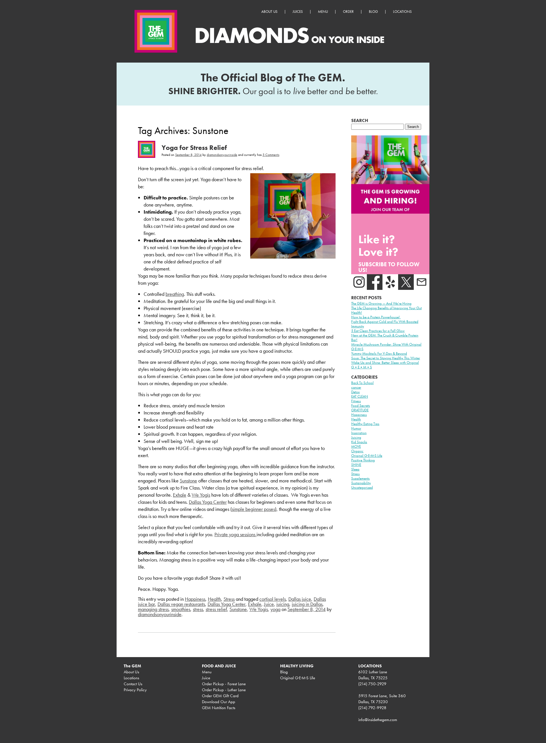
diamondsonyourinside (222, 154)
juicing (282, 604)
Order (348, 11)
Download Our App (218, 702)
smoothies (180, 609)
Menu (323, 11)
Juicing (356, 437)
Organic (357, 451)
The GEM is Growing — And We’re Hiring (381, 303)
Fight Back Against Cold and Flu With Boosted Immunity (384, 324)
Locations (402, 11)
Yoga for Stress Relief (194, 147)
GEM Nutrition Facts (218, 708)
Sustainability (361, 482)
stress (198, 609)
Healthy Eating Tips (365, 423)
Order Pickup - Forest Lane (224, 684)
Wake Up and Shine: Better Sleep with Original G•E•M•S (385, 365)
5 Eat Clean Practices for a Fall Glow (378, 330)
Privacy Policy (135, 690)
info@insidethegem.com (377, 720)
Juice (269, 604)
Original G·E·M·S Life (366, 455)
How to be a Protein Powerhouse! (376, 317)
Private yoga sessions (235, 534)
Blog (373, 11)
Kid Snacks (359, 441)
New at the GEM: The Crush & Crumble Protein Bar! (384, 337)
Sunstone (188, 480)
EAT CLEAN (359, 396)
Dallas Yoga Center (208, 502)
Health (214, 599)
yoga (275, 609)
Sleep (355, 469)
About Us (269, 11)
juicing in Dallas (307, 604)
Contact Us (133, 684)
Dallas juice (299, 599)
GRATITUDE (360, 410)
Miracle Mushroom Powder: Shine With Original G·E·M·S (386, 346)
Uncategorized (362, 487)
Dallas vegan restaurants (181, 604)
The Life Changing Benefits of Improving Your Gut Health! (386, 310)
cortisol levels (272, 599)
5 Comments (270, 154)
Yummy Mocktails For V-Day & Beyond (379, 353)
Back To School (362, 382)
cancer (356, 387)
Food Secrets (360, 405)
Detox (355, 391)
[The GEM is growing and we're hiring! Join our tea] (390, 174)
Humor (356, 428)
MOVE (356, 446)
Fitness (356, 401)
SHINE (356, 464)
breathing (175, 294)
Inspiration (359, 432)
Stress (229, 599)
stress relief (216, 609)
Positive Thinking (363, 460)
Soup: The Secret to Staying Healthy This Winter (385, 358)
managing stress (153, 609)
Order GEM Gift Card (220, 696)
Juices (298, 11)
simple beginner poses (253, 509)
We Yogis (201, 495)
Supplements (360, 478)
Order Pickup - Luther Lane (224, 690)
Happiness (195, 599)
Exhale (179, 495)
